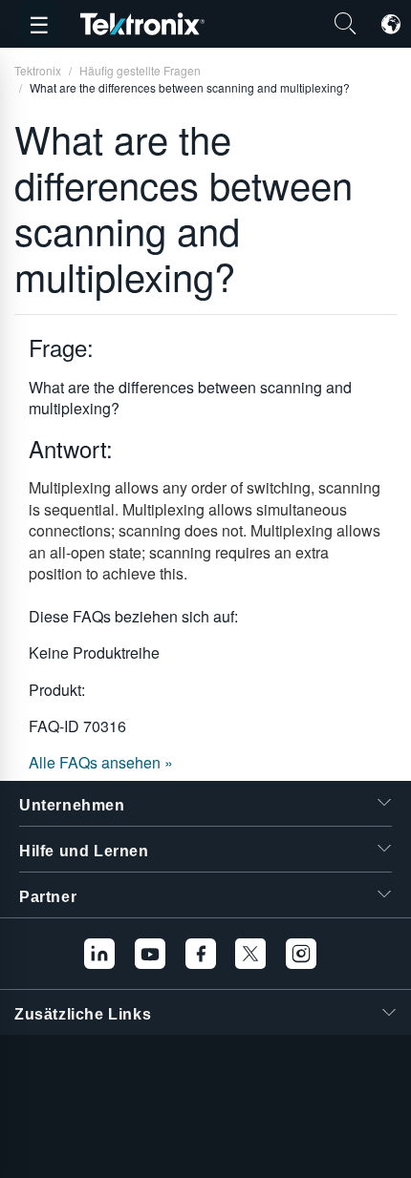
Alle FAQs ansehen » (101, 762)
